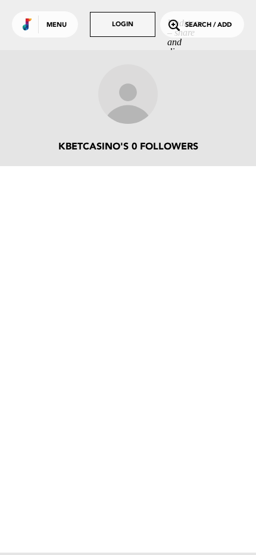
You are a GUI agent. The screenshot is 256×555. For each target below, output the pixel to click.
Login (122, 24)
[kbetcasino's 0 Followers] (128, 95)
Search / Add (208, 25)
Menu (56, 25)
